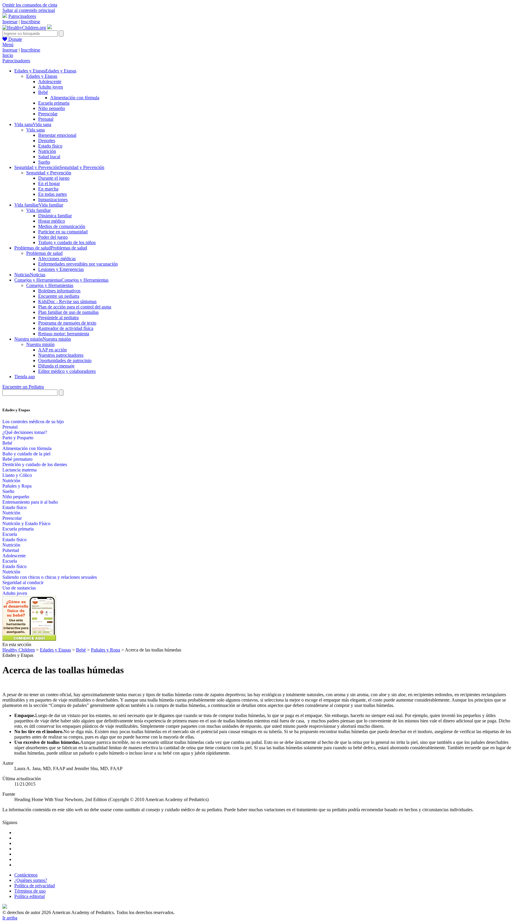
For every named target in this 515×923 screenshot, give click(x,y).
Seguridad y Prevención (48, 172)
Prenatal (45, 119)
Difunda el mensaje (56, 365)
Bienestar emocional (57, 135)
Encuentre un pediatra (58, 296)
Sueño (44, 162)
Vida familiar (38, 210)
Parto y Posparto (17, 437)
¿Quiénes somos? (30, 880)
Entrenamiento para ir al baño (30, 502)
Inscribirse (30, 21)
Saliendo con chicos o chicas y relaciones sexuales (49, 577)
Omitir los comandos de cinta (29, 4)
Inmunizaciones (53, 199)
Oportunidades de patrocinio (64, 360)
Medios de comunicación (61, 226)
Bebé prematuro (17, 459)
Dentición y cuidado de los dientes (34, 464)
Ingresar (10, 21)
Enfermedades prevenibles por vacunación (78, 263)
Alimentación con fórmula (74, 97)
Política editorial (29, 896)
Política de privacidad (34, 885)
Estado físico (50, 145)
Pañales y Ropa (17, 485)
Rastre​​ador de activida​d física (65, 328)
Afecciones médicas (57, 258)
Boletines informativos (59, 290)
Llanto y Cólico (17, 475)
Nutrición (47, 151)
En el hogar (49, 183)
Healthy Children (18, 649)
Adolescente (49, 81)
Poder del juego (53, 237)
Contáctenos (26, 874)
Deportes (46, 140)
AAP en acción (52, 349)
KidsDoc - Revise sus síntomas (67, 301)
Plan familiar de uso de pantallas (68, 312)
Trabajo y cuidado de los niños (67, 242)
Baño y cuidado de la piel (26, 453)
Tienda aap (24, 376)
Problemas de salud (44, 253)
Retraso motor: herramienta (63, 333)
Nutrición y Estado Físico (26, 523)
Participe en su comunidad (63, 231)
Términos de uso (30, 890)
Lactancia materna (19, 469)
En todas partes (52, 194)
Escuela (9, 534)
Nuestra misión (40, 344)
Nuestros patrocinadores (60, 355)
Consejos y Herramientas (49, 285)
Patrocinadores (22, 16)
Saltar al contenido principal (28, 10)
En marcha (48, 188)
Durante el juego (53, 178)
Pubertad (10, 550)
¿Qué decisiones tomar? (24, 432)
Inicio (7, 55)
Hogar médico (51, 221)
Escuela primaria (53, 103)
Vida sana (35, 129)
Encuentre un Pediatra (23, 386)
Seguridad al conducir (23, 582)
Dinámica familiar (55, 215)
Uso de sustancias (19, 587)
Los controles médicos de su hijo (33, 421)
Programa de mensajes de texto (67, 322)
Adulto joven (50, 86)
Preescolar (48, 113)
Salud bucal (49, 156)
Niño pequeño (51, 108)
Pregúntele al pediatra (58, 317)
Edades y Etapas (41, 76)
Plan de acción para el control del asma (74, 306)
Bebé (43, 92)
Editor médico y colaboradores (67, 371)
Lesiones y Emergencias (61, 269)
